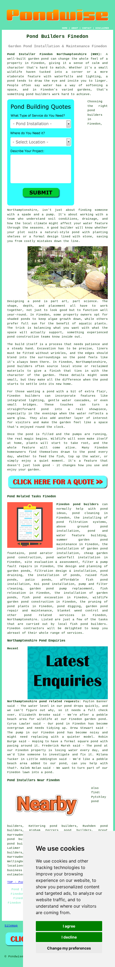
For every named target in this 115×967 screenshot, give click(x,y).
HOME (64, 28)
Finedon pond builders (77, 504)
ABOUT (74, 28)
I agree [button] (69, 926)
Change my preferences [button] (69, 948)
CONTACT (86, 28)
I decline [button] (69, 937)
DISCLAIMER (102, 28)
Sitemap (11, 925)
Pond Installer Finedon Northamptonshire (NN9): (54, 54)
